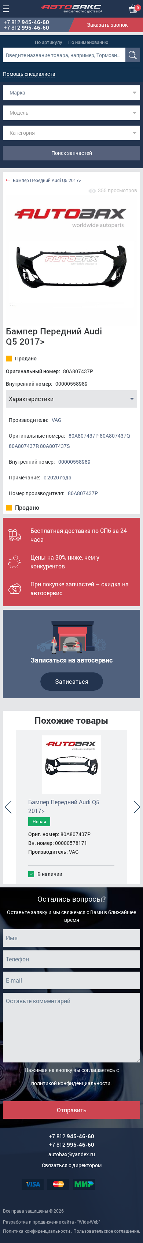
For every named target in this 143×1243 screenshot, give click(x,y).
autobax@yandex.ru (71, 1154)
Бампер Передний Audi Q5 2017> (47, 180)
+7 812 (26, 22)
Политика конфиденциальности (36, 1231)
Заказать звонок (107, 24)
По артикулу (48, 42)
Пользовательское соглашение (106, 1231)
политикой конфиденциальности (70, 1083)
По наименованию (88, 42)
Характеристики (31, 398)
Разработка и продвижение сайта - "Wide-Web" (51, 1222)
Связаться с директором (72, 1165)
